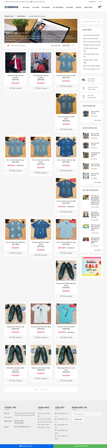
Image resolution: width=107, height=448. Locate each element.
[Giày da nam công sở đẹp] (41, 355)
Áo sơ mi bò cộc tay (95, 112)
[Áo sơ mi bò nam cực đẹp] (66, 147)
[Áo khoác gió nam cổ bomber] (41, 62)
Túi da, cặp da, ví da (92, 69)
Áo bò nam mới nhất (92, 35)
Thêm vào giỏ (16, 88)
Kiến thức (88, 7)
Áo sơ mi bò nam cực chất (95, 164)
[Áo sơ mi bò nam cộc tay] (15, 147)
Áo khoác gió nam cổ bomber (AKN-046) (40, 77)
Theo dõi (78, 419)
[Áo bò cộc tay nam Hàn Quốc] (66, 104)
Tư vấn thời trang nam (38, 2)
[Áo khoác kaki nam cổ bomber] (15, 62)
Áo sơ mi (26, 7)
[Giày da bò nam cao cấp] (15, 314)
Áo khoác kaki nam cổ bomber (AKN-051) (15, 77)
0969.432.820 (14, 2)
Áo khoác (46, 7)
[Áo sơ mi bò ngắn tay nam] (66, 229)
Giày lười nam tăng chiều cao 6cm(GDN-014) (15, 370)
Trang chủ (8, 16)
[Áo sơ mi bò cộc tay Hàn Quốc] (41, 147)
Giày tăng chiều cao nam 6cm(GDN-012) (66, 370)
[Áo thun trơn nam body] (66, 314)
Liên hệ (28, 2)
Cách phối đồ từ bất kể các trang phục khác (95, 240)
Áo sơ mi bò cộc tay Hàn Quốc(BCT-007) (41, 162)
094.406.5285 (19, 423)
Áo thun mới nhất (46, 422)
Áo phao (69, 7)
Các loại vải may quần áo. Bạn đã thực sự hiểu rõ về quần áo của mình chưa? (95, 200)
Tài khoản (91, 2)
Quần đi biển (44, 424)
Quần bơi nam (45, 427)
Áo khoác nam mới (91, 38)
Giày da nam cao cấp (92, 45)
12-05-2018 (95, 207)
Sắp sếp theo (56, 45)
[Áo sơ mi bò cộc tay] (86, 114)
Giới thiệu (22, 2)
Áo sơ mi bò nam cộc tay (95, 134)
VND (100, 2)
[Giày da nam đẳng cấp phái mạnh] (66, 270)
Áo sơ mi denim (45, 419)
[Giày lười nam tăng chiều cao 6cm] (15, 355)
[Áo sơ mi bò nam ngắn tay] (15, 229)
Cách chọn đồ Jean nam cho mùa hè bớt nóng (95, 227)
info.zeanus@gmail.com (22, 426)
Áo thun (35, 7)
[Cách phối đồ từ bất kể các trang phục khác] (86, 239)
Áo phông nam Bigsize (92, 66)
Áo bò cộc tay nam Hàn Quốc (95, 154)
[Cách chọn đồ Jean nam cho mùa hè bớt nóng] (86, 226)
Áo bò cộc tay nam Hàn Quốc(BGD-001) (66, 119)
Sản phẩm (21, 16)
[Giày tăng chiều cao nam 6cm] (66, 355)
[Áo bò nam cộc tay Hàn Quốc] (41, 229)
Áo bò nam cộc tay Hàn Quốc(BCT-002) (40, 244)
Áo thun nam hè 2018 (93, 42)
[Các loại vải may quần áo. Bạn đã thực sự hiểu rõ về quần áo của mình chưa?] (86, 197)
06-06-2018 (95, 246)
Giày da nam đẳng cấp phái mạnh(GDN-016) (66, 285)
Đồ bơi (78, 7)
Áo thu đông (58, 7)
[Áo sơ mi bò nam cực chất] (66, 62)
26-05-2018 (95, 220)
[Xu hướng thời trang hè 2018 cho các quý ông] (86, 214)
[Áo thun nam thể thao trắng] (41, 314)
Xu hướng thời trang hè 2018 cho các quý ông (95, 214)
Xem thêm (97, 120)
